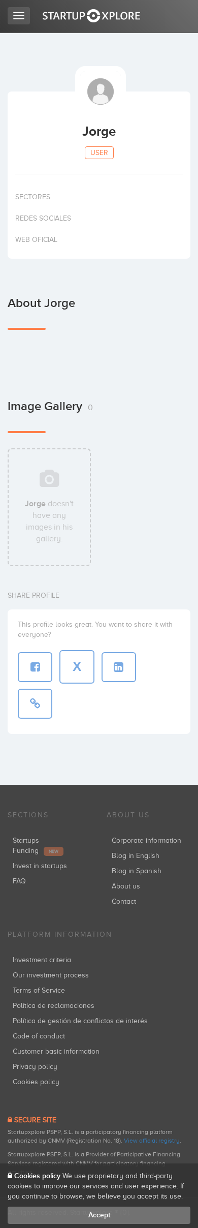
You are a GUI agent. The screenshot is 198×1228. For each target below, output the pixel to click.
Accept (99, 1215)
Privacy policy (35, 1066)
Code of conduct (39, 1036)
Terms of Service (39, 990)
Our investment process (51, 975)
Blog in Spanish (136, 871)
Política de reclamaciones (53, 1005)
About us (126, 886)
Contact (124, 901)
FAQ (19, 881)
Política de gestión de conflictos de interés (80, 1021)
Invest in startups (40, 866)
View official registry (152, 1140)
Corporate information (146, 840)
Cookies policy (36, 1082)
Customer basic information (56, 1051)
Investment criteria (42, 960)
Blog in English (135, 855)
